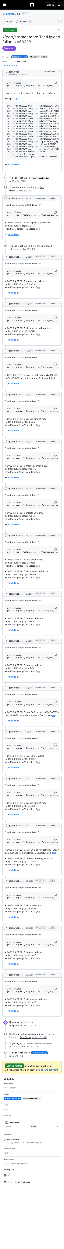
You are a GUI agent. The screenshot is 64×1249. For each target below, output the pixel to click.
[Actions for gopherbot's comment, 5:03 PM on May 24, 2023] (59, 394)
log (16, 98)
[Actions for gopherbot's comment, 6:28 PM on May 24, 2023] (59, 488)
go (18, 13)
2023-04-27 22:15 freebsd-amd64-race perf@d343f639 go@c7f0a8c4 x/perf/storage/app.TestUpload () (25, 284)
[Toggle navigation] (4, 4)
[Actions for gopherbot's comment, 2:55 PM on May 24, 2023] (59, 304)
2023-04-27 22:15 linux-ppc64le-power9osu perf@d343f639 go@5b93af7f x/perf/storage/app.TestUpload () (28, 225)
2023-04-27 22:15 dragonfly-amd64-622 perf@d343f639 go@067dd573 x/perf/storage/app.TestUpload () (26, 468)
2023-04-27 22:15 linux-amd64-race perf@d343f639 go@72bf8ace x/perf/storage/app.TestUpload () (24, 562)
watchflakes (13, 164)
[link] (16, 177)
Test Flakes (25, 1037)
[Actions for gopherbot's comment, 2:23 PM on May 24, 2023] (59, 257)
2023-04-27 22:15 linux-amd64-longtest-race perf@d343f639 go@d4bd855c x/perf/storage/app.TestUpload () (28, 861)
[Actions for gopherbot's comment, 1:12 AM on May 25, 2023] (59, 825)
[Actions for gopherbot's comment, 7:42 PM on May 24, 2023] (59, 594)
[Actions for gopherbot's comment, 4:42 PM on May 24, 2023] (59, 351)
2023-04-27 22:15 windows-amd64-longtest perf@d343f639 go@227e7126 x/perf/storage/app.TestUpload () (28, 331)
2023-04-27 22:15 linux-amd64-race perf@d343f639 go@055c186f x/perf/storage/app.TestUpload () (24, 955)
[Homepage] (32, 4)
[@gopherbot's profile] (5, 72)
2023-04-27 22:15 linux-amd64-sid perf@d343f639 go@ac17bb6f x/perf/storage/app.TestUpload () (31, 376)
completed (14, 1025)
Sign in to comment (48, 1069)
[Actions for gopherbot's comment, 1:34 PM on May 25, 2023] (59, 928)
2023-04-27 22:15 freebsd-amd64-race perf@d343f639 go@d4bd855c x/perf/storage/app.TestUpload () (25, 806)
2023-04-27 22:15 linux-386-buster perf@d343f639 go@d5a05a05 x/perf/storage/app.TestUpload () (32, 851)
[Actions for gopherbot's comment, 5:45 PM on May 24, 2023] (59, 441)
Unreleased (46, 246)
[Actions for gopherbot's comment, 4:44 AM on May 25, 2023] (59, 881)
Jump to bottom (10, 65)
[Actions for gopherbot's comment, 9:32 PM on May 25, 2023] (59, 975)
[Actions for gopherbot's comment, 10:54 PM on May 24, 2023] (59, 688)
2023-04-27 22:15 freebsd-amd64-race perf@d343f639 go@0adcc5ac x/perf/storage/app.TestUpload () (25, 422)
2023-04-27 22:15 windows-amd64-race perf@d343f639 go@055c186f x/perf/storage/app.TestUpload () (26, 1002)
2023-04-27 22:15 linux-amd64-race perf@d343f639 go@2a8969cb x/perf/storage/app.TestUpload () (24, 621)
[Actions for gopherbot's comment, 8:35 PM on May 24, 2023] (59, 641)
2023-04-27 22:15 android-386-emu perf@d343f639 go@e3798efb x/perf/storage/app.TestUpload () (24, 515)
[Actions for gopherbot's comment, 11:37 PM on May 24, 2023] (59, 732)
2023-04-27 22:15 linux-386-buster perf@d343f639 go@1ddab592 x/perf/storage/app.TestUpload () (32, 713)
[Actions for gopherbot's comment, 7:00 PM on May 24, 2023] (59, 535)
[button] (55, 83)
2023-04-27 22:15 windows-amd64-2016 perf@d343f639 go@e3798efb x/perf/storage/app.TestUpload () (26, 574)
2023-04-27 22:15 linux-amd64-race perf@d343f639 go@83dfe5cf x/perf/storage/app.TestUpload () (24, 668)
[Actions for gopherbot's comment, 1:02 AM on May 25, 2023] (59, 778)
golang (10, 13)
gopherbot (13, 71)
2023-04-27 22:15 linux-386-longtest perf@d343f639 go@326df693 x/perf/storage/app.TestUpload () (24, 759)
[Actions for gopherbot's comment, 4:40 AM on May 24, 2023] (59, 198)
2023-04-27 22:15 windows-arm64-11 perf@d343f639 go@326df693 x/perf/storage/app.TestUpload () (24, 908)
